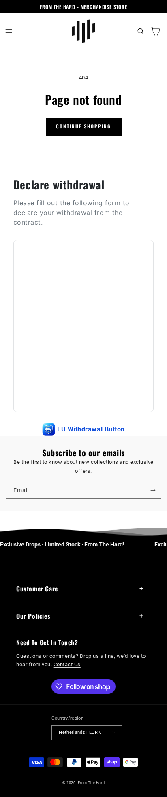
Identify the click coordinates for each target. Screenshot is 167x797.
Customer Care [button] (37, 588)
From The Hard (91, 782)
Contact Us (67, 664)
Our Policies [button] (33, 616)
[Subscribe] (153, 490)
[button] (8, 30)
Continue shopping (83, 126)
